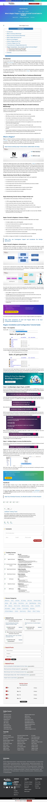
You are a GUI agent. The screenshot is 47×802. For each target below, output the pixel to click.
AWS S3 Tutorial (6, 749)
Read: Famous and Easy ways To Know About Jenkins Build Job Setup (22, 146)
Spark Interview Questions (25, 764)
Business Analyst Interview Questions (9, 761)
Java (27, 603)
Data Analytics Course (29, 721)
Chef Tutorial (34, 743)
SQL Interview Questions (25, 763)
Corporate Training (28, 782)
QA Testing (23, 600)
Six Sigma (19, 608)
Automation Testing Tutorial (23, 738)
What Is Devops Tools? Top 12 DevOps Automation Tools (15, 671)
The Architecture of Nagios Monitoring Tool (17, 45)
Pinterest (14, 502)
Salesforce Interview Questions (35, 763)
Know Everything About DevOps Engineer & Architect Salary (15, 666)
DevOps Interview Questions (21, 761)
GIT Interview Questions (8, 772)
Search (8, 659)
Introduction (10, 31)
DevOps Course (7, 719)
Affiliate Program (27, 789)
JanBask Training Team (24, 17)
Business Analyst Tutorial (8, 740)
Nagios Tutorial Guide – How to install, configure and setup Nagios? (22, 47)
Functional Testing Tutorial (22, 735)
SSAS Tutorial (20, 737)
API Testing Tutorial (35, 738)
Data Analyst (7, 608)
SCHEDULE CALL (38, 0)
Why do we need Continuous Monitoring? (16, 35)
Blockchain (32, 608)
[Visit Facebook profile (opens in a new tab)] (5, 523)
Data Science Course (29, 719)
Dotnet (39, 603)
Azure (12, 600)
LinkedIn (11, 502)
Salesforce (7, 600)
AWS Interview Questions (31, 761)
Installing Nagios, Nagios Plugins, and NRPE (17, 49)
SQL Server (29, 600)
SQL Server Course (7, 716)
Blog (15, 788)
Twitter (8, 502)
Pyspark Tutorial (20, 749)
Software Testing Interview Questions (14, 763)
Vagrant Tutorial (34, 748)
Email (17, 502)
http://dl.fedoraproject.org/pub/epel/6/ (16, 329)
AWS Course (27, 716)
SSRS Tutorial (6, 748)
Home (19, 11)
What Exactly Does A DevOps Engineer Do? (12, 669)
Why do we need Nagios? (12, 39)
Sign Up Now (8, 477)
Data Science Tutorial (7, 743)
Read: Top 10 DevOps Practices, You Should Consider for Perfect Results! (23, 496)
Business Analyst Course (30, 714)
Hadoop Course (28, 717)
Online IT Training (36, 611)
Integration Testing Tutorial (36, 741)
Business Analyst (37, 600)
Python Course (6, 724)
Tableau (13, 608)
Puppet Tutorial (34, 740)
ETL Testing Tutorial (21, 746)
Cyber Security (23, 611)
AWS (11, 603)
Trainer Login (37, 788)
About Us (16, 794)
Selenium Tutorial (20, 741)
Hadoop (6, 603)
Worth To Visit (17, 605)
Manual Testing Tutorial (22, 740)
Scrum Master (25, 608)
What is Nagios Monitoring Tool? (14, 37)
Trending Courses (17, 784)
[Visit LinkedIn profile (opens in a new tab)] (11, 523)
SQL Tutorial (5, 738)
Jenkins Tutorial (34, 745)
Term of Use (37, 782)
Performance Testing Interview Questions (32, 769)
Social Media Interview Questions (18, 769)
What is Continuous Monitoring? (14, 33)
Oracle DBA (37, 605)
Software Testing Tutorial (8, 737)
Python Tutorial (20, 748)
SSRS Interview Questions (36, 767)
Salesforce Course (7, 714)
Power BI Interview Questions (12, 767)
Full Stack (17, 600)
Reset (14, 659)
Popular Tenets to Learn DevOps (10, 677)
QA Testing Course (7, 717)
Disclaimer (37, 786)
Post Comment (37, 540)
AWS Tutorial (5, 745)
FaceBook (4, 502)
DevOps (27, 11)
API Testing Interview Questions (32, 766)
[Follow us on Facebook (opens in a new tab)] (9, 787)
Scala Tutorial (20, 745)
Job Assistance (17, 786)
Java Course (6, 721)
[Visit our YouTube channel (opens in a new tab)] (7, 787)
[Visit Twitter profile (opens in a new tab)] (8, 523)
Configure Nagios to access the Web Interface (17, 50)
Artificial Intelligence (9, 611)
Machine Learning (25, 605)
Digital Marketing (32, 603)
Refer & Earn (27, 791)
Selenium (10, 605)
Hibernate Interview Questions (16, 764)
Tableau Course (28, 727)
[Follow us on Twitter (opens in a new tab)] (4, 787)
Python (32, 605)
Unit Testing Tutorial (35, 737)
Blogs (23, 11)
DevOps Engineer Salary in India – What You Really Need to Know (16, 674)
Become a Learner (28, 784)
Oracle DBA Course (7, 727)
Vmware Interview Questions (36, 764)
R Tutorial (33, 735)
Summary (9, 52)
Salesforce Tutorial (7, 735)
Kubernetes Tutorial (21, 743)
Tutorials (15, 790)
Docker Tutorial (34, 749)
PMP (6, 605)
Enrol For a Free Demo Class (11, 311)
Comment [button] (32, 17)
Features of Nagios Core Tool (13, 43)
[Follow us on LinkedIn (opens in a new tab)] (12, 787)
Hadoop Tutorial (6, 746)
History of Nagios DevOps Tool (14, 41)
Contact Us (16, 792)
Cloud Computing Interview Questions (24, 767)
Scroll (45, 796)
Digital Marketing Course (29, 722)
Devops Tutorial (6, 741)
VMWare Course (28, 725)
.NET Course (6, 722)
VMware (29, 611)
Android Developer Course (30, 724)
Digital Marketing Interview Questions (19, 766)
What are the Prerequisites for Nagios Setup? (17, 48)
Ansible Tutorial (34, 746)
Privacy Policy (38, 784)
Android (16, 611)
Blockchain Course (7, 725)
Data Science (21, 603)
